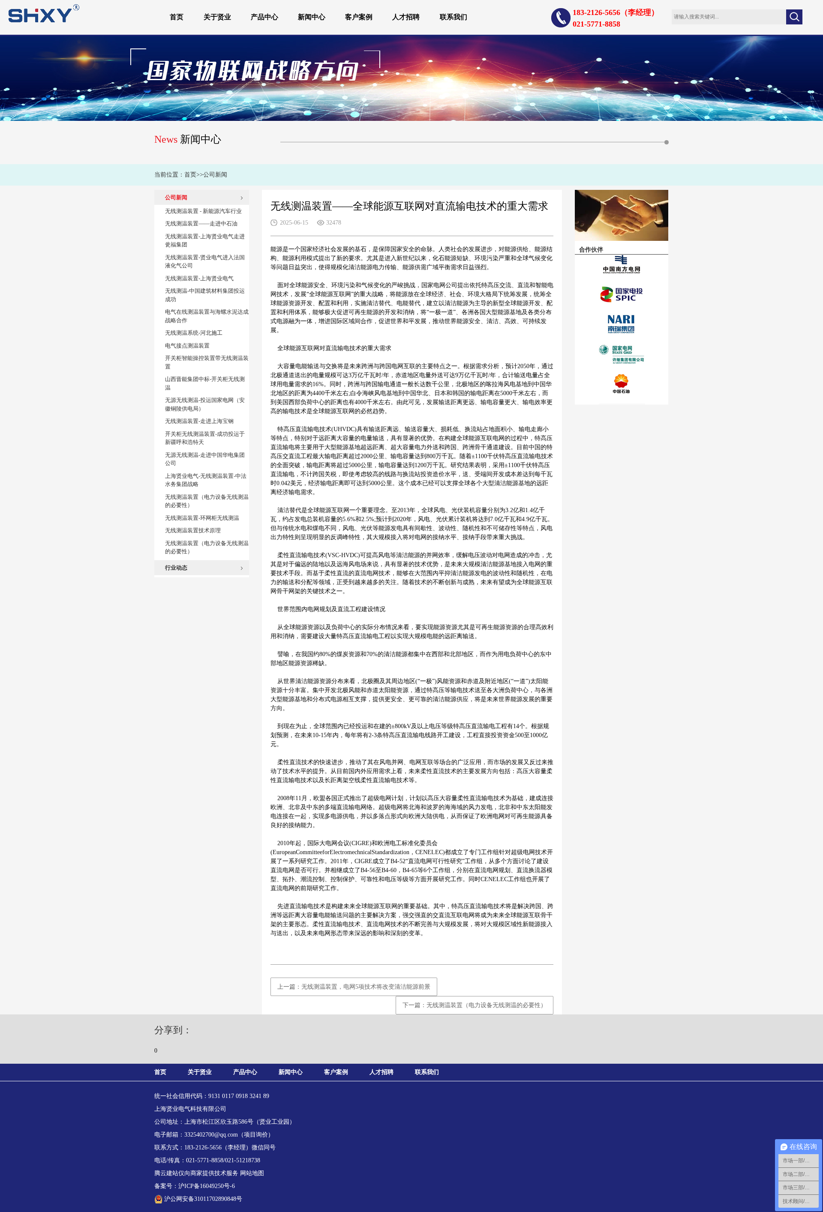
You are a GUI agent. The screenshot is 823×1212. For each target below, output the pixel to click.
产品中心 (264, 17)
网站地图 (252, 1173)
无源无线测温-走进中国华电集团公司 (205, 459)
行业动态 (176, 567)
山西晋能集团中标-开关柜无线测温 (205, 383)
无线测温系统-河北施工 (193, 333)
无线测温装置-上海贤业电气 (199, 278)
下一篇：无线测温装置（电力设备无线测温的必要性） (474, 1005)
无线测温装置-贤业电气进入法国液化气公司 (205, 261)
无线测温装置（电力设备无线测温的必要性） (207, 501)
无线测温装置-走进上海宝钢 (199, 421)
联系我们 (453, 17)
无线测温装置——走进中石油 (201, 223)
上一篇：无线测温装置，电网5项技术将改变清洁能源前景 (353, 987)
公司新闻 (215, 174)
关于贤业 (217, 17)
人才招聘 (406, 17)
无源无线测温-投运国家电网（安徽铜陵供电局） (205, 404)
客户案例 (358, 17)
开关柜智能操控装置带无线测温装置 (207, 362)
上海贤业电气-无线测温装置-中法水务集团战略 (205, 480)
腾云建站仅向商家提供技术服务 (196, 1173)
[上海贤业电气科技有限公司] (44, 12)
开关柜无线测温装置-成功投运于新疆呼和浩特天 (205, 438)
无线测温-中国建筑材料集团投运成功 (205, 295)
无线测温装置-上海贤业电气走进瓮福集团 (205, 240)
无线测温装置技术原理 (193, 530)
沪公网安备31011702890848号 (203, 1199)
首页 (176, 17)
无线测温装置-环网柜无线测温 (202, 518)
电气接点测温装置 (187, 345)
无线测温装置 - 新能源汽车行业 (203, 211)
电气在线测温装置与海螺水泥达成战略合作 (207, 316)
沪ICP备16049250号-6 (206, 1186)
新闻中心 (311, 17)
